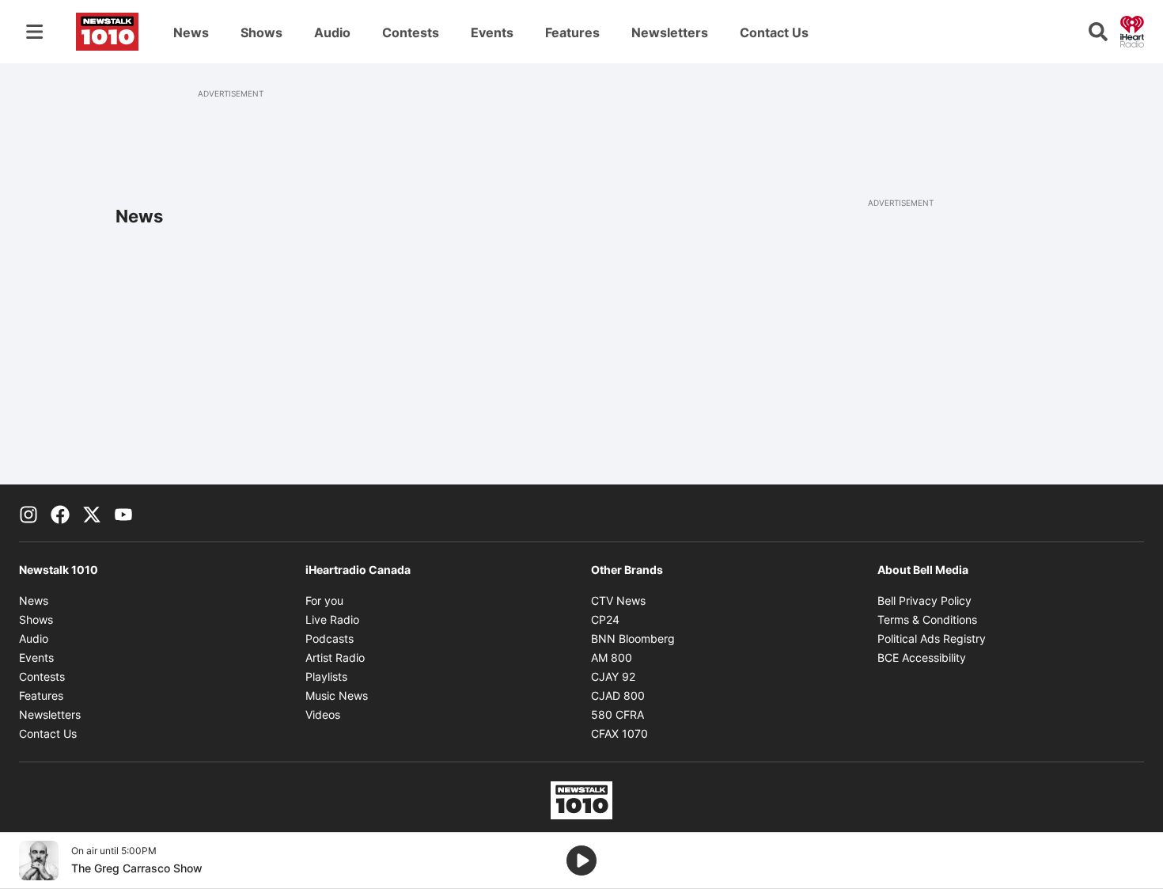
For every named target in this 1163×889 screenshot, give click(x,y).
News (191, 32)
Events (492, 32)
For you (324, 600)
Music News (336, 695)
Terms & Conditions (927, 619)
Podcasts (329, 638)
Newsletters (669, 32)
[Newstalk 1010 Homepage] (107, 32)
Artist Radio (335, 657)
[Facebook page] (60, 512)
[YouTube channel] (123, 512)
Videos (322, 714)
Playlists (326, 676)
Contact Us (774, 32)
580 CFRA (617, 714)
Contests (410, 32)
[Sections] (35, 31)
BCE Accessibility (921, 657)
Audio (332, 32)
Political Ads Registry (931, 638)
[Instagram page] (28, 512)
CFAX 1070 (619, 733)
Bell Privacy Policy (924, 600)
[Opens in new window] (39, 860)
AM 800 (611, 657)
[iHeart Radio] (1132, 30)
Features (572, 32)
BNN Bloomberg (633, 638)
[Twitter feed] (91, 512)
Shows (261, 32)
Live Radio (332, 619)
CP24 (605, 619)
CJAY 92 (613, 676)
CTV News (618, 600)
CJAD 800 (618, 695)
